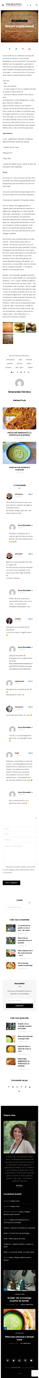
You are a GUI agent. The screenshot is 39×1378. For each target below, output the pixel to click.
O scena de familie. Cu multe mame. (22, 1252)
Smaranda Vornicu (14, 31)
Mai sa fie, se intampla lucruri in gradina (25, 940)
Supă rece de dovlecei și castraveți (23, 1228)
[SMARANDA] (14, 5)
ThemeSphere (16, 1367)
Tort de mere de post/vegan (19, 1233)
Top (20, 1373)
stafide (8, 367)
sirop (28, 363)
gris (20, 359)
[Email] (29, 49)
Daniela (6, 1228)
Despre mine (15, 1201)
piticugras (19, 494)
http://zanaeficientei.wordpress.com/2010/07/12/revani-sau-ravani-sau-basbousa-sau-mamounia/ (21, 666)
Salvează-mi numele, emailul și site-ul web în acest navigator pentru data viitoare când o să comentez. (19, 869)
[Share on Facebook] (9, 49)
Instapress (7, 1244)
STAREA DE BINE (19, 1294)
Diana (6, 1233)
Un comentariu (25, 1343)
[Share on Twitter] (16, 49)
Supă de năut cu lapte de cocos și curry (24, 1048)
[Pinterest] (23, 49)
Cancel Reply (34, 818)
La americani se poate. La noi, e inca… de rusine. (24, 928)
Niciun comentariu (27, 1304)
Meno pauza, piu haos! (17, 1239)
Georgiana (19, 707)
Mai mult (19, 1185)
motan (29, 359)
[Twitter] (14, 1360)
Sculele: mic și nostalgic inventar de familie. (25, 1026)
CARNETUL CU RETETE (19, 21)
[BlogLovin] (31, 1360)
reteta (19, 363)
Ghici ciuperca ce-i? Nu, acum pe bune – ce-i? (25, 953)
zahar (30, 367)
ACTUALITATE (20, 1333)
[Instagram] (19, 1360)
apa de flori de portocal (19, 356)
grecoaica (10, 359)
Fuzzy (5, 1239)
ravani (10, 363)
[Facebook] (8, 1360)
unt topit (19, 367)
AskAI (5, 1252)
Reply (30, 494)
